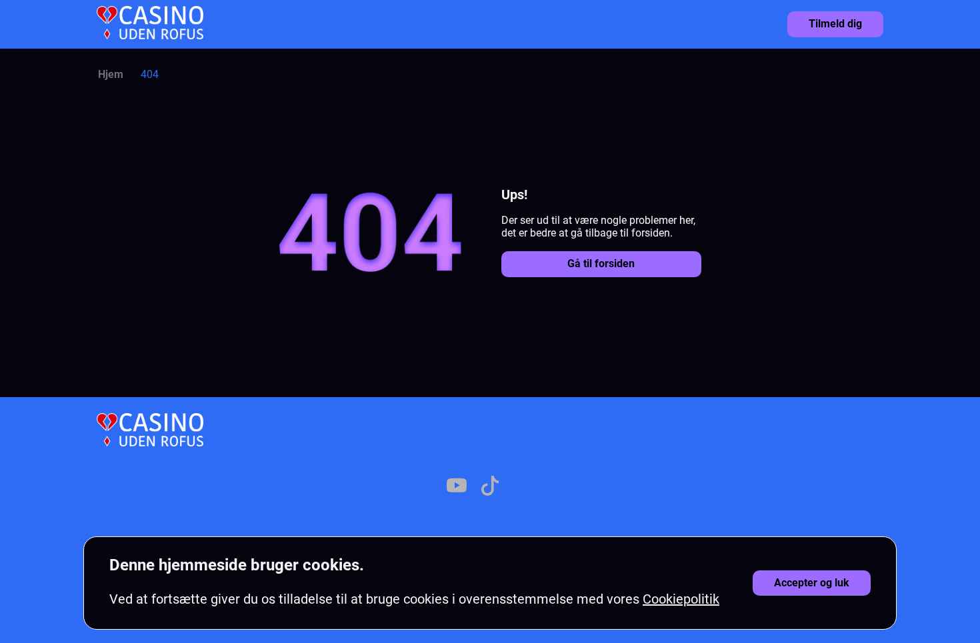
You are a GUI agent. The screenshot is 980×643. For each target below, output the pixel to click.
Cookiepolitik (681, 599)
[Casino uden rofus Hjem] (150, 24)
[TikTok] (490, 487)
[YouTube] (457, 487)
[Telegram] (557, 487)
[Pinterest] (523, 487)
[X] (423, 487)
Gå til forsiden (601, 263)
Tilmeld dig (835, 23)
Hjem (110, 74)
